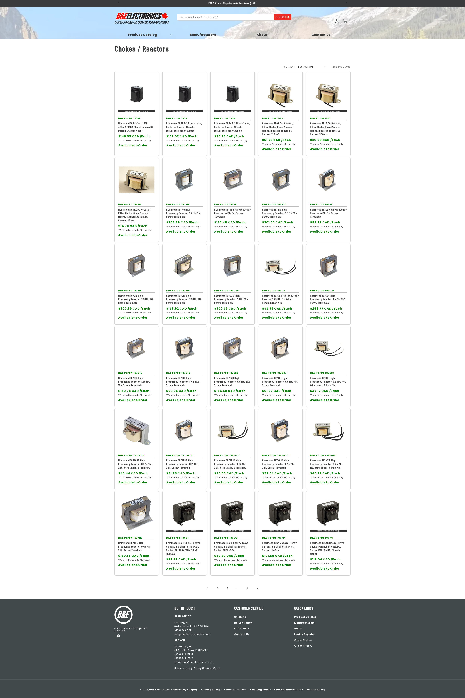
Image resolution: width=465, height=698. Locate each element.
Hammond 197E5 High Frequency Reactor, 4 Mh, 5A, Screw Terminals (328, 213)
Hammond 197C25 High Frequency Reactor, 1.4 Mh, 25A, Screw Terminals (328, 299)
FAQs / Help (241, 628)
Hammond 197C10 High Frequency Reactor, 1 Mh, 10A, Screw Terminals (182, 381)
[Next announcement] (347, 3)
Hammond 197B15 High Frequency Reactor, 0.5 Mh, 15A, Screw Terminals (280, 381)
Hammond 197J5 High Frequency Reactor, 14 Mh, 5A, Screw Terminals (232, 213)
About (298, 628)
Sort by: (289, 66)
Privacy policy (210, 689)
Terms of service (235, 689)
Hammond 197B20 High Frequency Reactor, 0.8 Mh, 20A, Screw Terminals (232, 381)
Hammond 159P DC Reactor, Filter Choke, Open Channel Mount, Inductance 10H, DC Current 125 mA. (277, 129)
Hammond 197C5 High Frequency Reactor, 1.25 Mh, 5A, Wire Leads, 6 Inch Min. (280, 299)
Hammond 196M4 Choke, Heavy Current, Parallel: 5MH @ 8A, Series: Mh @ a (279, 546)
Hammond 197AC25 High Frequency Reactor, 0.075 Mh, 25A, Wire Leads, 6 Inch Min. (134, 464)
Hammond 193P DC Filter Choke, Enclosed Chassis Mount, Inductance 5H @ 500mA (184, 127)
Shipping (240, 616)
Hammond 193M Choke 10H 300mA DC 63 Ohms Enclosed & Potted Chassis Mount (135, 127)
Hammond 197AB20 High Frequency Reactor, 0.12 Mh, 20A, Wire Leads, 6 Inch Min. (230, 464)
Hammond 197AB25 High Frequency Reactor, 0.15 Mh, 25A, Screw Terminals (182, 464)
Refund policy (315, 689)
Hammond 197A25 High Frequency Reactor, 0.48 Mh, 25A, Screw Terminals (134, 546)
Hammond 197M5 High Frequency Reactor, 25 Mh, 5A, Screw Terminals (183, 213)
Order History (303, 645)
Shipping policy (260, 689)
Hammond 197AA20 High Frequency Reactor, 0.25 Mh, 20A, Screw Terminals (278, 464)
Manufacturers (304, 622)
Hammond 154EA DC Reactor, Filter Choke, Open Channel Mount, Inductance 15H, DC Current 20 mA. (134, 215)
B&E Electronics (159, 689)
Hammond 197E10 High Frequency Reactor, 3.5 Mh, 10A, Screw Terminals (184, 299)
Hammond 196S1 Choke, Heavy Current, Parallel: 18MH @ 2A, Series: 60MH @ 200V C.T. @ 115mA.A (183, 548)
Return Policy (243, 622)
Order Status (303, 640)
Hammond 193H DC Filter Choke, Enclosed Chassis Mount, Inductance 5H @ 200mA (232, 127)
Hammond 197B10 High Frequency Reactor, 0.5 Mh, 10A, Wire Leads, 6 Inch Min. (328, 381)
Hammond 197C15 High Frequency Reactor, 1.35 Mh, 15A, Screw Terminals (134, 381)
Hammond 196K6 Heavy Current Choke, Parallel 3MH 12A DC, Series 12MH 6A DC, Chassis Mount (328, 548)
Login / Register (304, 634)
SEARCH (281, 17)
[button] (143, 35)
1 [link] (208, 588)
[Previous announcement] (118, 3)
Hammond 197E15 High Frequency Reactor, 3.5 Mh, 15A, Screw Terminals (136, 299)
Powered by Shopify (184, 689)
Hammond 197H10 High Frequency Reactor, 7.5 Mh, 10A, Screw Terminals (280, 213)
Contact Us (241, 634)
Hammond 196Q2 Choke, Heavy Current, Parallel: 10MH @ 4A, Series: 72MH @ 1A (231, 546)
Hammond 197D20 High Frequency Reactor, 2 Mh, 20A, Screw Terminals (231, 299)
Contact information (288, 689)
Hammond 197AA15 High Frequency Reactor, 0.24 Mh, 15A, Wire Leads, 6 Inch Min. (326, 464)
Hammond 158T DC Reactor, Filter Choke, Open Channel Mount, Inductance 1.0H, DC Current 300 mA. (325, 129)
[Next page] (257, 588)
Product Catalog (305, 616)
